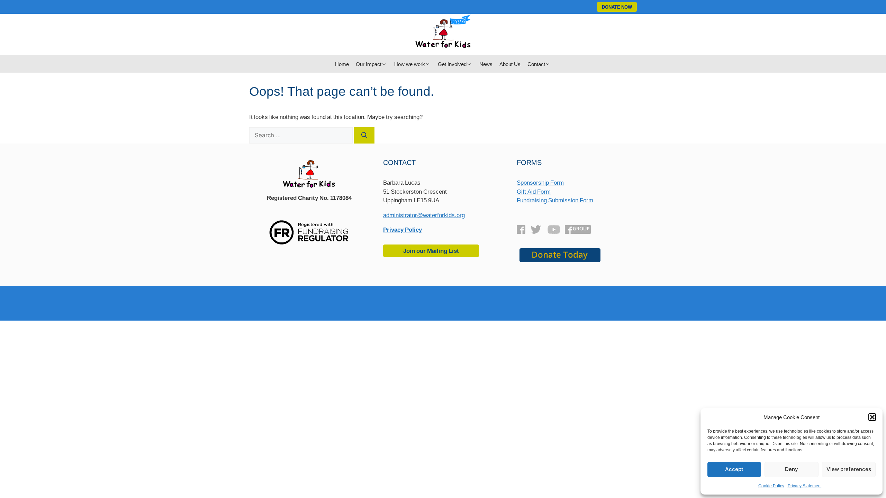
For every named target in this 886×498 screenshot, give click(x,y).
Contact (536, 64)
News (485, 64)
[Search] (364, 135)
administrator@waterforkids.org (424, 215)
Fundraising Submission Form (555, 200)
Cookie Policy (771, 486)
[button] (872, 417)
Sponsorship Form (540, 182)
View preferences (848, 469)
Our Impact (368, 64)
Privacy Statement (805, 486)
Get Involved (452, 64)
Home (342, 64)
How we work (409, 64)
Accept (734, 469)
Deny (791, 469)
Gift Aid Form (534, 191)
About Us (510, 64)
